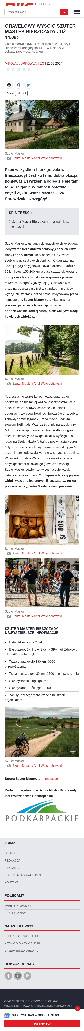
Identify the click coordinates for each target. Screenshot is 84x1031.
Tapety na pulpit (17, 905)
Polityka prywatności (22, 875)
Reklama (11, 868)
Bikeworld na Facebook (8, 976)
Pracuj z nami (15, 913)
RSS (27, 976)
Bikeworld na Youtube (18, 976)
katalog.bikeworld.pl (22, 943)
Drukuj (9, 85)
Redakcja (12, 860)
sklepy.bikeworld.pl (21, 950)
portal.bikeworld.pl (21, 936)
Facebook (18, 85)
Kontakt (11, 882)
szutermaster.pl (48, 779)
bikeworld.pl (40, 1001)
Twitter (28, 85)
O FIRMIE (11, 853)
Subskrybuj (42, 1023)
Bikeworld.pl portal (18, 4)
